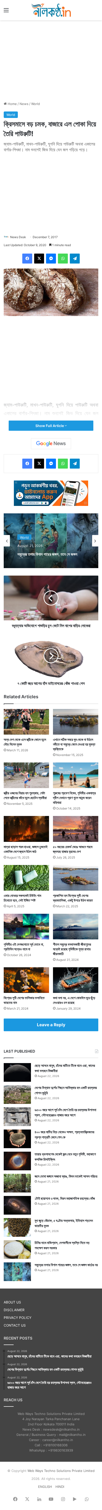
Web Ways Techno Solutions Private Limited (61, 1471)
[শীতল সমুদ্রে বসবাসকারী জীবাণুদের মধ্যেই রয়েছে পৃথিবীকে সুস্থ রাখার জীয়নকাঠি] (75, 926)
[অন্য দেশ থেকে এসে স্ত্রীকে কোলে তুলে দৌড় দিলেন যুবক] (26, 722)
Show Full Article (50, 426)
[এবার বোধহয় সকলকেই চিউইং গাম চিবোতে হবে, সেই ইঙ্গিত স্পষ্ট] (26, 878)
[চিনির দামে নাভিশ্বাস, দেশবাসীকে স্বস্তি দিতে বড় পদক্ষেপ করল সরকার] (17, 1249)
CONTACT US (15, 1325)
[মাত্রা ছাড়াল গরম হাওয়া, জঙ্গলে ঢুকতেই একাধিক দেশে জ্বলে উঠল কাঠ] (26, 829)
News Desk (18, 237)
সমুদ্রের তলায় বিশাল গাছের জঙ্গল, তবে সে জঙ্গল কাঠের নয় (47, 553)
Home (12, 104)
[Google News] (51, 443)
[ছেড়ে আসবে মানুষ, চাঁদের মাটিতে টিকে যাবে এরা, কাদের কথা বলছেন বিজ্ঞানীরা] (17, 1072)
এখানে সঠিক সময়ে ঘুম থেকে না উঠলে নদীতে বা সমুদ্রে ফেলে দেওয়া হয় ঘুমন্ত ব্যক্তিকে (74, 744)
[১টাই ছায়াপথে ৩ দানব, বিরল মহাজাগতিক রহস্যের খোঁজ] (17, 1205)
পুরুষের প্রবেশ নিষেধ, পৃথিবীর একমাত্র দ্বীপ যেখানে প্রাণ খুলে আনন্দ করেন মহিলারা (74, 798)
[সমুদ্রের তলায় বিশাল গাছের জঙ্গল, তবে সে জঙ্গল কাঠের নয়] (17, 1271)
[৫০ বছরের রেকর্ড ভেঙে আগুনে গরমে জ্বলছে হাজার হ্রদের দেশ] (75, 829)
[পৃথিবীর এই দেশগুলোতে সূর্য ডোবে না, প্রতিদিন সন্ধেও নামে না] (26, 926)
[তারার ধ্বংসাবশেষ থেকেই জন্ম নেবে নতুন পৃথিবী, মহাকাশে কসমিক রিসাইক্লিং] (17, 1161)
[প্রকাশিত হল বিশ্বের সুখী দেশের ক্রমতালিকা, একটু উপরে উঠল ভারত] (75, 878)
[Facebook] (27, 259)
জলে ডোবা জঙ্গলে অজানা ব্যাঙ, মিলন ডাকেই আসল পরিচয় (66, 1176)
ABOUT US (12, 1302)
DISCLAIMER (14, 1310)
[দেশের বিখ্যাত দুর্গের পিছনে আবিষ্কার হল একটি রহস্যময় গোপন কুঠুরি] (17, 1094)
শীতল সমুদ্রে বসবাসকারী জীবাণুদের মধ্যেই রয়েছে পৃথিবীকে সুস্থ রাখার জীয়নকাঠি (72, 949)
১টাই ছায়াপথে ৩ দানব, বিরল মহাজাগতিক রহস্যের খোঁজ (65, 1198)
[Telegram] (75, 259)
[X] (39, 259)
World (35, 104)
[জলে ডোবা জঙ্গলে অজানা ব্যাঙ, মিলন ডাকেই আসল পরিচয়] (17, 1183)
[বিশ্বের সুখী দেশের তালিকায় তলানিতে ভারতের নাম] (26, 980)
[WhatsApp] (63, 259)
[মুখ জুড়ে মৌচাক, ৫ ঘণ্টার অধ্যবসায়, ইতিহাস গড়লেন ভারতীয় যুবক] (17, 1227)
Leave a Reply (51, 1024)
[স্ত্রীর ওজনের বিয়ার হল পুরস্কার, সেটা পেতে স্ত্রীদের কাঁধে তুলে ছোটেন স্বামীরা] (26, 775)
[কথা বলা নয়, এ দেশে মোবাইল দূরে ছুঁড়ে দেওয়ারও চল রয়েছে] (75, 980)
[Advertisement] (51, 60)
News (24, 104)
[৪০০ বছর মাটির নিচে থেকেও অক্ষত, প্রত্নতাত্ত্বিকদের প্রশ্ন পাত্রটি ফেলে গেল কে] (17, 1139)
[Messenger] (51, 259)
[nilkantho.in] (51, 10)
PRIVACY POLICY (17, 1318)
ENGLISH (45, 1487)
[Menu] (6, 11)
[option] (51, 540)
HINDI (59, 1487)
